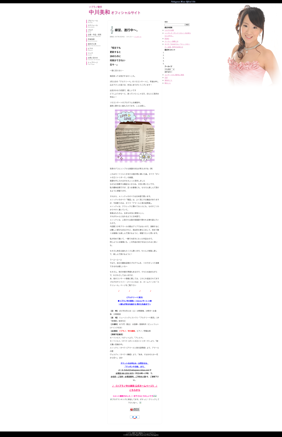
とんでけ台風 (169, 30)
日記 (166, 77)
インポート (137, 37)
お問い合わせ (94, 58)
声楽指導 (92, 40)
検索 (166, 22)
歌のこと (168, 83)
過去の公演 (94, 44)
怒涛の (167, 38)
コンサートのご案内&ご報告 (174, 75)
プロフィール (93, 21)
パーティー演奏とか (171, 41)
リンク (90, 54)
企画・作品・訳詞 (94, 35)
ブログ (90, 31)
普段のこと (168, 80)
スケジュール (93, 26)
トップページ (93, 63)
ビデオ (90, 49)
